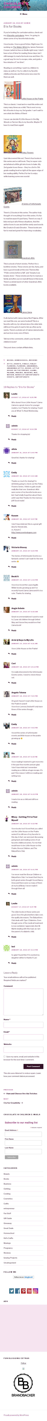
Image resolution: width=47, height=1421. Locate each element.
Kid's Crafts (8, 1238)
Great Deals (8, 1228)
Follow (23, 1363)
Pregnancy (8, 1248)
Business (7, 1184)
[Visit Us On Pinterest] (24, 1293)
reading (28, 372)
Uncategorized (10, 1263)
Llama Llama (27, 312)
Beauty (7, 1174)
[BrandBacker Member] (23, 1397)
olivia (14, 449)
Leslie (14, 394)
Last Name (9, 1148)
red (36, 372)
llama (33, 370)
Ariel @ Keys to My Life (22, 640)
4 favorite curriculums (15, 35)
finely (25, 364)
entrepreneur (9, 1208)
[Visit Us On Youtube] (29, 1293)
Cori (13, 663)
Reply (13, 416)
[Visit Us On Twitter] (12, 1293)
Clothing (7, 1189)
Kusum (14, 516)
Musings (7, 1243)
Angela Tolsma (18, 692)
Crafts (6, 1204)
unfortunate (23, 377)
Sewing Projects (10, 1258)
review (10, 375)
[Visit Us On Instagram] (35, 1293)
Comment (8, 986)
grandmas (32, 366)
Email (7, 1032)
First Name (9, 1139)
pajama (10, 372)
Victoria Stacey (19, 547)
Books (10, 360)
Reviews (33, 360)
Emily (14, 472)
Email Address (11, 1130)
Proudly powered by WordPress (16, 1415)
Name (7, 1019)
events (17, 364)
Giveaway (8, 1223)
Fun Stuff (7, 1213)
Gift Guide (8, 1218)
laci (13, 946)
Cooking (7, 1194)
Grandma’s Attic (28, 258)
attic (10, 364)
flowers (21, 366)
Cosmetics (8, 1199)
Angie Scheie (17, 608)
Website (8, 1044)
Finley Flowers (28, 153)
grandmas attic (15, 368)
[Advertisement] (23, 1328)
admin (27, 23)
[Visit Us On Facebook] (18, 1293)
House (28, 368)
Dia (13, 753)
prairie (19, 372)
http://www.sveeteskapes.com (23, 532)
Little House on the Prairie (32, 99)
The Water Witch (20, 47)
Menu (24, 14)
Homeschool (21, 360)
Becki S (15, 576)
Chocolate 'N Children (16, 5)
